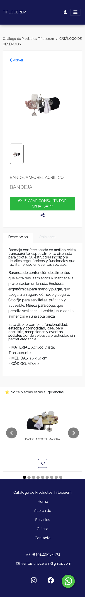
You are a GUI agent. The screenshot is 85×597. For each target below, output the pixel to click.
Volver (17, 60)
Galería (42, 529)
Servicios (42, 520)
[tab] (18, 238)
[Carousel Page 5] (42, 477)
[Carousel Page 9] (60, 477)
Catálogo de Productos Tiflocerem (29, 38)
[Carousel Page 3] (33, 477)
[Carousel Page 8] (56, 477)
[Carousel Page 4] (38, 477)
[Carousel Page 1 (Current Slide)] (24, 477)
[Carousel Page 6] (47, 477)
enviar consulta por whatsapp (44, 203)
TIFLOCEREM (14, 12)
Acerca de (42, 510)
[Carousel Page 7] (51, 477)
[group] (42, 102)
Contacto (43, 538)
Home (42, 501)
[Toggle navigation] (75, 12)
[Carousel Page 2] (29, 477)
